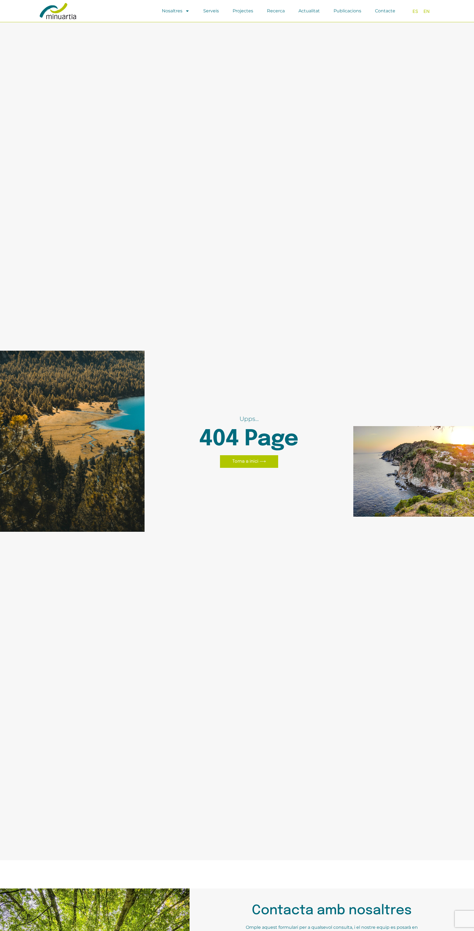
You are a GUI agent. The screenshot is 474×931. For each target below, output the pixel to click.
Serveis (211, 11)
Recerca (276, 11)
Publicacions (347, 11)
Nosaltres (172, 11)
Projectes (243, 11)
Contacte (385, 11)
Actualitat (309, 11)
